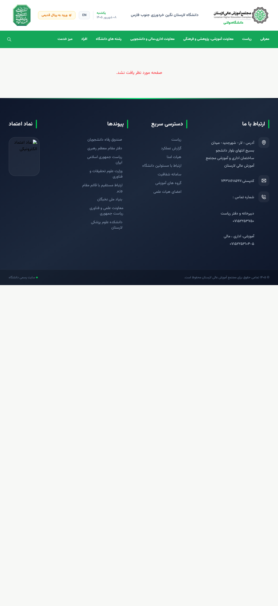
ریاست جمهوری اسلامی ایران (104, 159)
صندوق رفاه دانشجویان (104, 140)
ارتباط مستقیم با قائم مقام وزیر (102, 188)
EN (84, 15)
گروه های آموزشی (168, 183)
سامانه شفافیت (169, 174)
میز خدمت (65, 39)
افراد (84, 39)
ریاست (247, 39)
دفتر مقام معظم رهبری (104, 148)
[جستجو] (9, 39)
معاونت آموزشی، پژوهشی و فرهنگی (208, 39)
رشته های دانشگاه (109, 39)
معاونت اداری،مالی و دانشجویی (152, 39)
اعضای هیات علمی (167, 192)
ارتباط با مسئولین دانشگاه (161, 166)
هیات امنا (174, 157)
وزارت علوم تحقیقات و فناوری (106, 174)
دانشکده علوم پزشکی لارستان (106, 225)
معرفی (264, 39)
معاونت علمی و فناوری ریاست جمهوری (106, 211)
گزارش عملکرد (171, 148)
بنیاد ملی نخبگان (109, 199)
